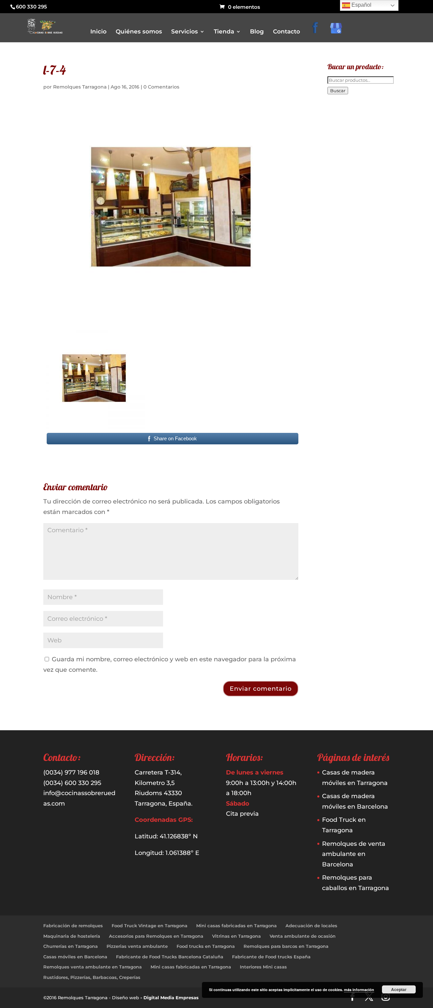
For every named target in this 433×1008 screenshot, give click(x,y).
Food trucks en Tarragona (206, 946)
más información (359, 989)
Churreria (232, 90)
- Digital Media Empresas (169, 997)
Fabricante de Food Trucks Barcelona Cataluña (169, 956)
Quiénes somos (139, 32)
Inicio (98, 32)
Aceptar (399, 989)
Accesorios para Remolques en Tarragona (156, 936)
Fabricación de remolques (73, 925)
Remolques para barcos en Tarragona (286, 946)
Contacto (286, 32)
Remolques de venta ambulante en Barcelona (353, 854)
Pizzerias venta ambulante (137, 946)
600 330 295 (31, 6)
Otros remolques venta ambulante (258, 99)
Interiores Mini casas (263, 966)
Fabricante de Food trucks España (271, 956)
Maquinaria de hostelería (71, 936)
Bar (226, 71)
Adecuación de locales (311, 925)
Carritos (231, 80)
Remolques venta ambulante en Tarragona (92, 966)
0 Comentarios (161, 87)
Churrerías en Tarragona (70, 946)
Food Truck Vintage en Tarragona (149, 925)
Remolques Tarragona (80, 87)
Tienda (224, 32)
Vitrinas (230, 127)
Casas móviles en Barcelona (75, 956)
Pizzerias (232, 109)
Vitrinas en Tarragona (236, 936)
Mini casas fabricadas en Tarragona (236, 925)
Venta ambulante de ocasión (303, 936)
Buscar (337, 90)
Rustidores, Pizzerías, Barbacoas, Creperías (91, 977)
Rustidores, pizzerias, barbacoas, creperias (265, 118)
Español (360, 5)
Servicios (184, 32)
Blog (257, 32)
